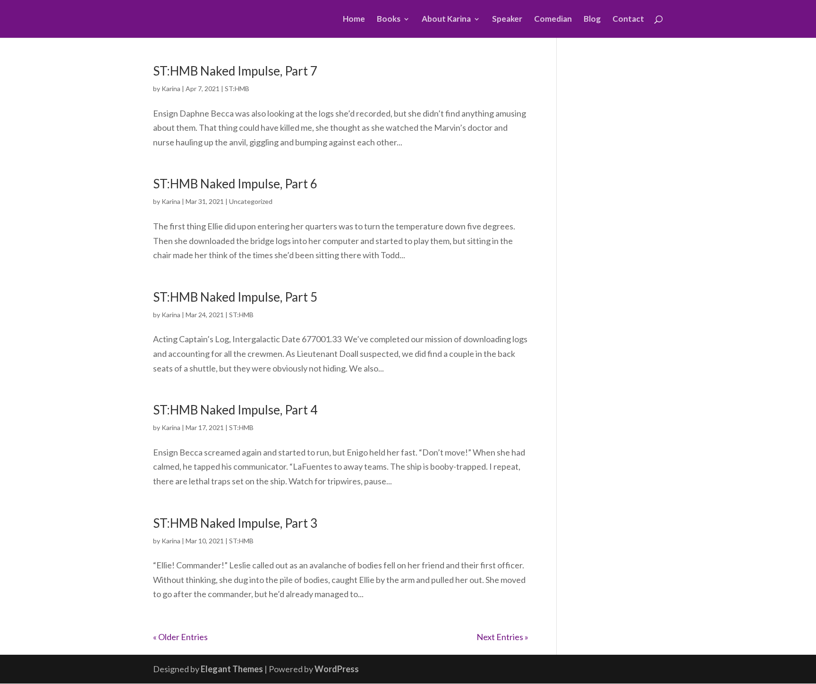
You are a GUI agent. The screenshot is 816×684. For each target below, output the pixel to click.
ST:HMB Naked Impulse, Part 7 (235, 70)
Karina (171, 88)
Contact (628, 20)
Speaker (507, 20)
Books (388, 20)
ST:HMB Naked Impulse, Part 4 (235, 409)
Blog (592, 20)
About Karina (446, 20)
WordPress (336, 669)
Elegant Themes (232, 669)
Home (354, 20)
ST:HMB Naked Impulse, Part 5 (235, 296)
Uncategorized (250, 201)
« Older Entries (180, 637)
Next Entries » (502, 637)
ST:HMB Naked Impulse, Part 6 (235, 183)
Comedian (553, 20)
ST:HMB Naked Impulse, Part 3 (235, 523)
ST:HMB (237, 88)
